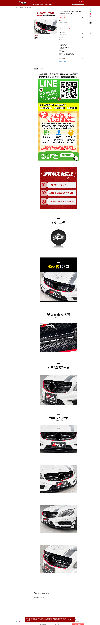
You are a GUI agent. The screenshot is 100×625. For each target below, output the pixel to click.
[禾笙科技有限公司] (22, 3)
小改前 (61, 22)
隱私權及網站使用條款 (42, 624)
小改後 (65, 22)
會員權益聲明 (57, 624)
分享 (61, 61)
